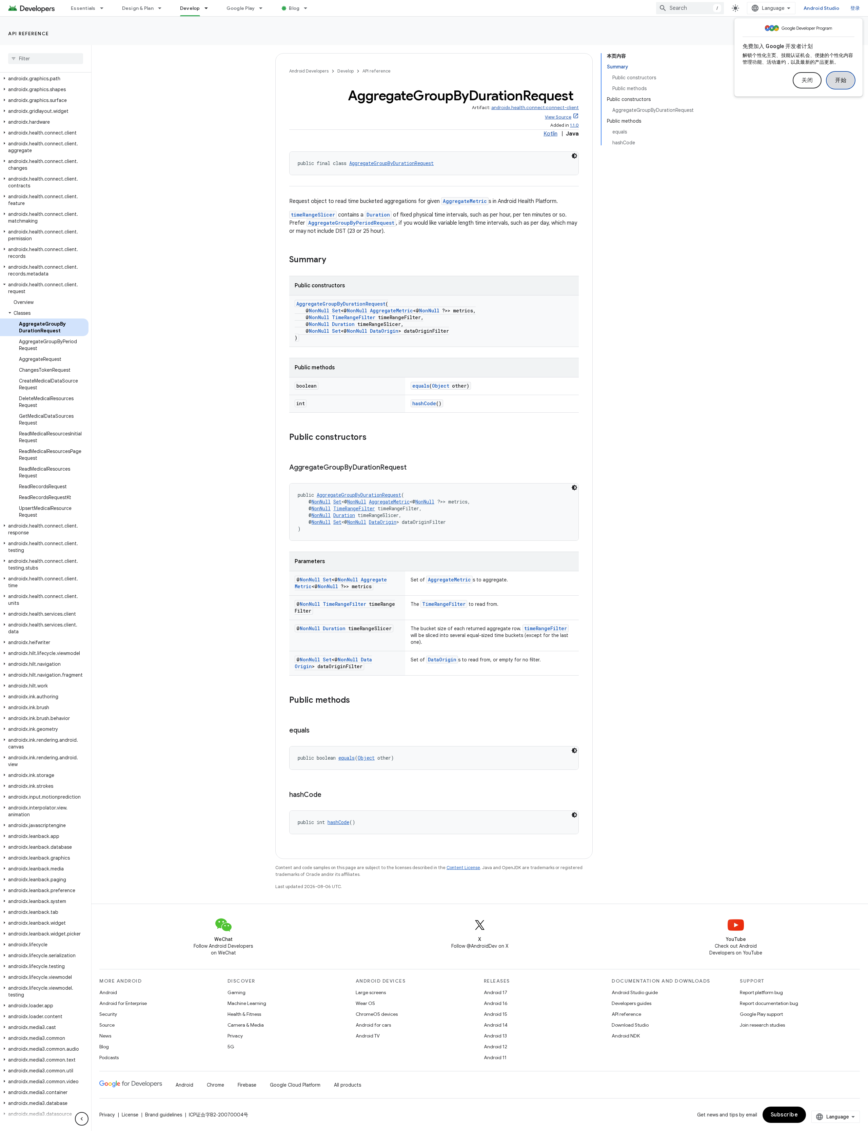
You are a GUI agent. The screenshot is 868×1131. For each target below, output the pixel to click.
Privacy (235, 1036)
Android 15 (495, 1014)
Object (440, 386)
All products (347, 1085)
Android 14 (496, 1025)
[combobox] (690, 8)
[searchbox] (45, 58)
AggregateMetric (465, 201)
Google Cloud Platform (295, 1085)
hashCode (424, 403)
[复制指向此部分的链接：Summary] (333, 260)
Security (108, 1014)
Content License (463, 867)
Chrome (215, 1085)
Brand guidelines (163, 1114)
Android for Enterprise (123, 1003)
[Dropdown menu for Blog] (308, 8)
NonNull (319, 310)
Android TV (368, 1036)
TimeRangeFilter (353, 317)
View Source (558, 117)
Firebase (247, 1085)
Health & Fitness (244, 1014)
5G (231, 1047)
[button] (44, 78)
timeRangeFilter (545, 628)
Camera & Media (246, 1025)
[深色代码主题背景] (574, 156)
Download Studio (630, 1025)
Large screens (371, 992)
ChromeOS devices (377, 1014)
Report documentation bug (769, 1003)
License (130, 1114)
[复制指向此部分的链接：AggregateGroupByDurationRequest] (413, 468)
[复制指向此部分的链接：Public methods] (356, 701)
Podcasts (109, 1057)
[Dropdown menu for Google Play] (264, 8)
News (105, 1036)
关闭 (807, 80)
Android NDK (626, 1036)
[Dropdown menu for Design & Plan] (163, 8)
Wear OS (365, 1003)
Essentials (83, 8)
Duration (378, 214)
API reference (28, 33)
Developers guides (631, 1003)
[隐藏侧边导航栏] (81, 1119)
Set (336, 310)
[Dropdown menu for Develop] (209, 8)
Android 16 (496, 1003)
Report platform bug (761, 992)
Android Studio (822, 8)
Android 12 (495, 1047)
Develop (190, 8)
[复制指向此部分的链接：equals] (316, 731)
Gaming (236, 992)
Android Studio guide (635, 992)
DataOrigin (384, 331)
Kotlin (550, 133)
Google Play (240, 8)
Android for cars (373, 1025)
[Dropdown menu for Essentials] (105, 8)
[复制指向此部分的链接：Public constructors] (373, 438)
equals (420, 386)
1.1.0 (574, 125)
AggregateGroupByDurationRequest (391, 163)
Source (107, 1025)
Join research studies (762, 1025)
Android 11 (495, 1057)
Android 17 (495, 992)
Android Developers (309, 71)
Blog (294, 8)
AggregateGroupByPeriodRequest (351, 223)
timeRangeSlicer (313, 214)
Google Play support (761, 1014)
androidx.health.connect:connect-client (535, 107)
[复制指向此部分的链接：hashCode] (328, 795)
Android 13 (495, 1036)
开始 (840, 80)
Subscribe (784, 1114)
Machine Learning (247, 1003)
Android (108, 992)
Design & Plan (138, 8)
